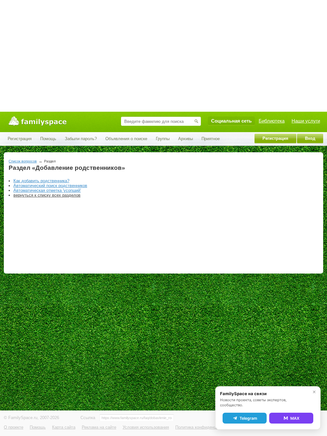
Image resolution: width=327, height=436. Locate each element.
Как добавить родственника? (41, 180)
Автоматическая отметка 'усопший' (47, 190)
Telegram (248, 418)
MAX (295, 418)
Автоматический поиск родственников (50, 185)
